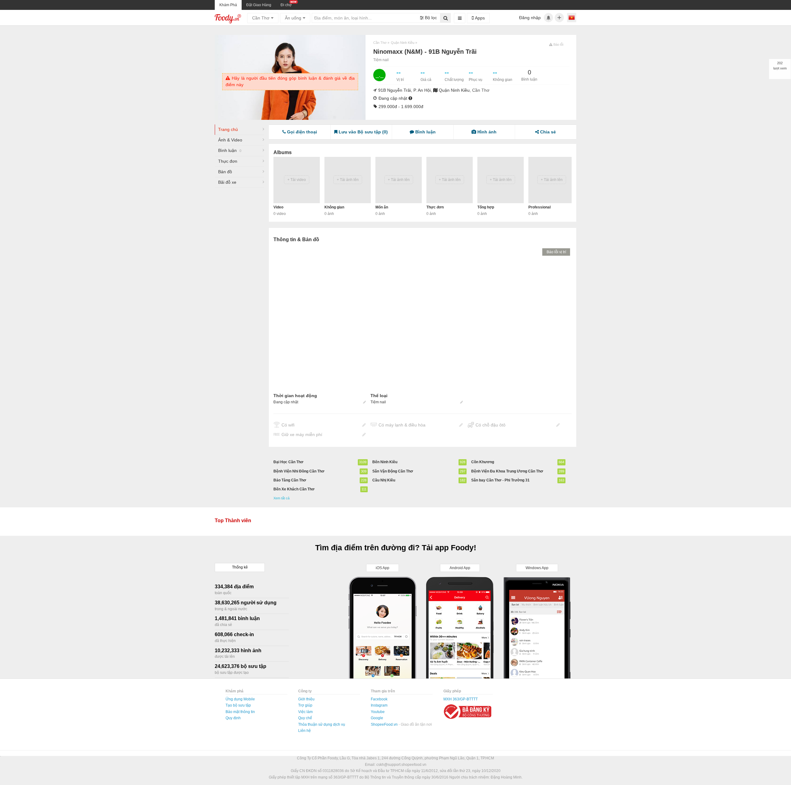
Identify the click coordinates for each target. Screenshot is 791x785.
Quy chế (305, 718)
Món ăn (381, 207)
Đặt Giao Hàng (258, 5)
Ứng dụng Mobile (240, 699)
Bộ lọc (430, 17)
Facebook (379, 699)
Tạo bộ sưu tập (238, 705)
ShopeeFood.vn (385, 724)
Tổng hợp (485, 207)
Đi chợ (286, 5)
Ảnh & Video (230, 139)
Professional (539, 207)
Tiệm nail (381, 60)
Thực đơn (227, 161)
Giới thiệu (306, 699)
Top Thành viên (233, 520)
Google (377, 718)
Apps (479, 17)
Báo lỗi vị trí (556, 252)
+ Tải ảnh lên (348, 180)
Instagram (379, 705)
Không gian (334, 207)
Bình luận (229, 150)
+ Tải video (296, 180)
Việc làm (305, 712)
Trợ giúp (305, 705)
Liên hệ (304, 730)
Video (278, 207)
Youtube (378, 712)
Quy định (233, 718)
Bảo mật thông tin (240, 712)
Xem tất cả (281, 498)
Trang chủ (228, 129)
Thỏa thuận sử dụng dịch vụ (321, 724)
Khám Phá (228, 5)
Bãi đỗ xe (227, 182)
